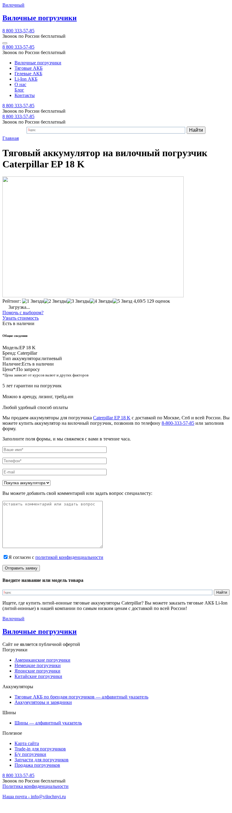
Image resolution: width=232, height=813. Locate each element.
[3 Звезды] (78, 301)
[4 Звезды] (101, 301)
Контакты (24, 95)
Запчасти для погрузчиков (41, 759)
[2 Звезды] (55, 301)
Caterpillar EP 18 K (111, 417)
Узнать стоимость (20, 318)
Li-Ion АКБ (25, 79)
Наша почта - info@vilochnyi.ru (34, 796)
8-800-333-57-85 (178, 423)
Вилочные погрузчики (37, 62)
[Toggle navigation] (4, 43)
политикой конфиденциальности (69, 557)
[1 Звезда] (33, 301)
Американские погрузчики (42, 660)
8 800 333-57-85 (18, 30)
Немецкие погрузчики (37, 665)
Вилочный (13, 5)
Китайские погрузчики (38, 676)
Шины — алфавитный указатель (48, 722)
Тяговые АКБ (28, 68)
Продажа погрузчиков (37, 765)
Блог (19, 89)
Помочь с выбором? (23, 312)
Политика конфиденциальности (35, 786)
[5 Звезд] (122, 301)
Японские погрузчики (37, 670)
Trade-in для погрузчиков (40, 748)
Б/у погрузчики (30, 754)
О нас (20, 84)
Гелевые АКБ (28, 73)
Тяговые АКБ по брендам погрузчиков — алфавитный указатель (81, 696)
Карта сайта (26, 743)
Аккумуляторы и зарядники (43, 702)
